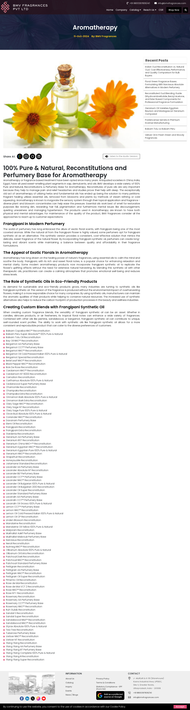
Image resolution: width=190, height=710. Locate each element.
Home (109, 10)
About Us (70, 678)
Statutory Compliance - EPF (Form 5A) (109, 687)
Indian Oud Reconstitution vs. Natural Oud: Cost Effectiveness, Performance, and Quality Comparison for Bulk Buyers (165, 71)
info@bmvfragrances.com (172, 3)
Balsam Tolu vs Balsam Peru (160, 128)
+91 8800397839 (138, 3)
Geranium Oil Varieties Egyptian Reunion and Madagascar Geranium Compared (164, 111)
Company (121, 10)
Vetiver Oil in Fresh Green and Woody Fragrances (164, 136)
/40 (148, 3)
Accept (180, 706)
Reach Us (149, 10)
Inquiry (69, 686)
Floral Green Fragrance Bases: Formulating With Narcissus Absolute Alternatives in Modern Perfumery (164, 84)
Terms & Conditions (105, 682)
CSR (161, 10)
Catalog (135, 10)
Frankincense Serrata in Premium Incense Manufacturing (162, 121)
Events (69, 691)
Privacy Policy (102, 678)
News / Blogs (72, 695)
